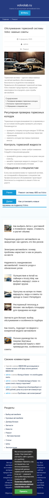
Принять (23, 491)
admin (25, 44)
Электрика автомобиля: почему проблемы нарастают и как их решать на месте (23, 252)
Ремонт (26, 49)
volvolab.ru (24, 5)
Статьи (8, 440)
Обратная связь (11, 493)
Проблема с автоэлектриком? (29, 393)
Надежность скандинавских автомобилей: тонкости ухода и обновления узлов (20, 265)
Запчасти (9, 425)
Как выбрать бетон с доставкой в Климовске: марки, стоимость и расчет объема (28, 229)
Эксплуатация (11, 447)
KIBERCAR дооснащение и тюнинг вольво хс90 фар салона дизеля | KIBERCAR (22, 368)
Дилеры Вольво (12, 422)
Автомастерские (13, 436)
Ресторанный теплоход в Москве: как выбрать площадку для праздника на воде (28, 307)
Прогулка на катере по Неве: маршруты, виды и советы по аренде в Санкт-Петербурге (27, 294)
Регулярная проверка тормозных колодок (22, 101)
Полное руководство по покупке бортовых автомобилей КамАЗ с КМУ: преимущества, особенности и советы (23, 344)
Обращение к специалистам (17, 106)
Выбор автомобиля (13, 414)
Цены (8, 444)
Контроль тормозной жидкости (18, 104)
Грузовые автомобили (14, 418)
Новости (9, 429)
